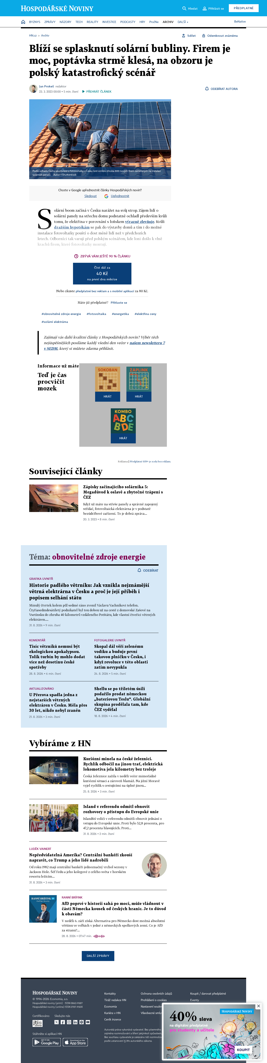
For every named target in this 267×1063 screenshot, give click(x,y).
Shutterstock (69, 175)
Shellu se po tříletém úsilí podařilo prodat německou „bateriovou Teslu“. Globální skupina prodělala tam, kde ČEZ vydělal (122, 699)
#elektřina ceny (145, 314)
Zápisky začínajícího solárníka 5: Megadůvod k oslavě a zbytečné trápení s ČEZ (123, 492)
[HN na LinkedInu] (75, 1022)
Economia (110, 1006)
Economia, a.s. (59, 999)
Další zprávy (98, 955)
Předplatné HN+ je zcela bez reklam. (150, 461)
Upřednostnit (120, 196)
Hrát (108, 396)
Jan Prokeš (46, 86)
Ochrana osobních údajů (156, 993)
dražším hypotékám (71, 227)
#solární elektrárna (55, 321)
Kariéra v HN (112, 1013)
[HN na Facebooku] (63, 1022)
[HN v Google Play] (47, 1042)
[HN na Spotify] (81, 1022)
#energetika (120, 314)
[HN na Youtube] (88, 1022)
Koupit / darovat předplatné (208, 993)
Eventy (194, 1000)
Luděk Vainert (40, 848)
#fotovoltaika (96, 314)
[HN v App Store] (75, 1042)
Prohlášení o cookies (154, 1000)
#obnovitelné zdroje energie (61, 314)
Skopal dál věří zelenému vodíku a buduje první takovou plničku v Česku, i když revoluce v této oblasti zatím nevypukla (121, 657)
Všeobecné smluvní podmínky (160, 1013)
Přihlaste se (119, 302)
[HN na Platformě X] (56, 1022)
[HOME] (23, 22)
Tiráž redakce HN (115, 1000)
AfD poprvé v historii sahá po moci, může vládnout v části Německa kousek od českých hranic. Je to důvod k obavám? (114, 909)
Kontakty (110, 993)
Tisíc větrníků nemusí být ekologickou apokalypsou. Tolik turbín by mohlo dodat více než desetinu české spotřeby (57, 657)
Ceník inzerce (112, 1019)
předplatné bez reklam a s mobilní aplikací (105, 291)
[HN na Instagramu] (69, 1022)
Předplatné (244, 8)
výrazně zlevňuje (139, 221)
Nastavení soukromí (153, 1006)
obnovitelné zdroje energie (99, 557)
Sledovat (90, 196)
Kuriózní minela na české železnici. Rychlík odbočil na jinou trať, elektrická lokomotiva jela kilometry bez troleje (123, 764)
